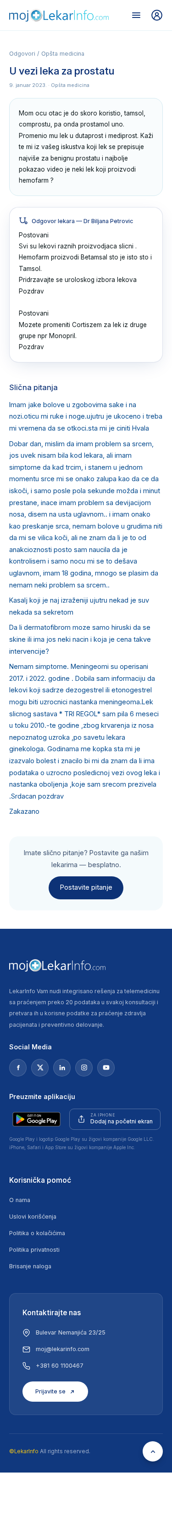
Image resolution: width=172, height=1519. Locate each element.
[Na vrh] (153, 1451)
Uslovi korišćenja (32, 1216)
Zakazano (24, 811)
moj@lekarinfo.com (62, 1349)
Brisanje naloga (30, 1266)
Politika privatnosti (34, 1249)
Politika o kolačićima (37, 1233)
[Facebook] (18, 1067)
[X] (40, 1067)
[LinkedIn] (62, 1067)
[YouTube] (106, 1067)
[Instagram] (84, 1067)
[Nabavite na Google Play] (36, 1119)
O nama (19, 1200)
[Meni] (136, 15)
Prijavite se (50, 1391)
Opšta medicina (62, 53)
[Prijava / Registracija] (156, 15)
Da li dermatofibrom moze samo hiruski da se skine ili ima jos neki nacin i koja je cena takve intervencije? (80, 639)
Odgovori (22, 53)
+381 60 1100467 (59, 1365)
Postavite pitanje (86, 887)
